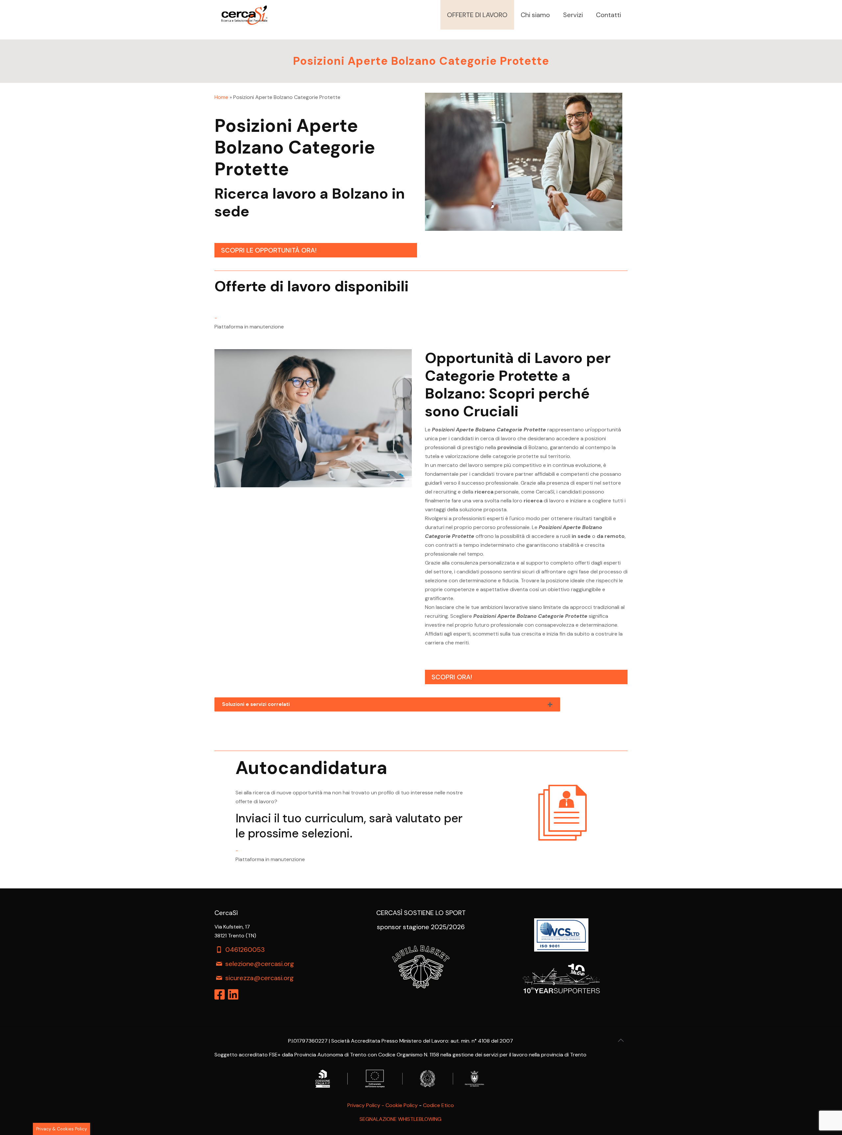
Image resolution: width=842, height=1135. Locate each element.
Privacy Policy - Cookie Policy (382, 1105)
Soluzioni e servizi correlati (256, 704)
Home (221, 97)
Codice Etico (438, 1105)
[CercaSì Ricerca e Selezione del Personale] (244, 15)
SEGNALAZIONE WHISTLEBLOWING (400, 1119)
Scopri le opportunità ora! (268, 250)
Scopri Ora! (452, 677)
